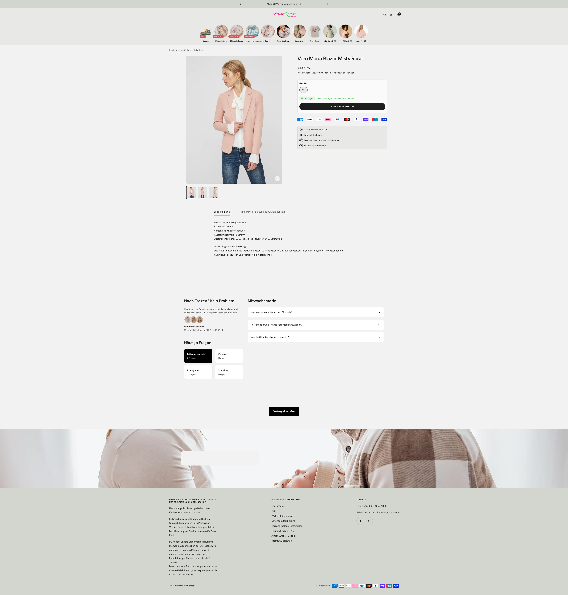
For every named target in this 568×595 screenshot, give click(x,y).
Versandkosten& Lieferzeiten (286, 525)
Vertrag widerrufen (284, 411)
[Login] (391, 15)
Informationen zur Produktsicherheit (263, 212)
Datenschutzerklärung (283, 520)
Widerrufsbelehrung (282, 516)
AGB (273, 511)
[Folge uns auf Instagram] (369, 521)
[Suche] (384, 15)
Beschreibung (222, 212)
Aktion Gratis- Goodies (284, 535)
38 (303, 90)
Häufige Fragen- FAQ (282, 530)
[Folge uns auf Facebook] (360, 521)
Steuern (316, 72)
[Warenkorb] (397, 15)
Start (171, 50)
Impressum (277, 505)
